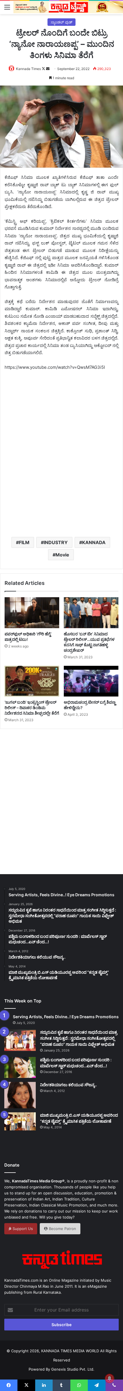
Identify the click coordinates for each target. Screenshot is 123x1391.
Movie (62, 555)
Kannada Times (28, 69)
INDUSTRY (56, 542)
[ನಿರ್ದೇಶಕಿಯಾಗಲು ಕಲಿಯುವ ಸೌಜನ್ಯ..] (20, 1095)
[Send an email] (47, 69)
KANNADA (94, 542)
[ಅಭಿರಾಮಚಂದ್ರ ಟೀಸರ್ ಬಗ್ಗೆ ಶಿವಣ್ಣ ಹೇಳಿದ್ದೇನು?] (91, 681)
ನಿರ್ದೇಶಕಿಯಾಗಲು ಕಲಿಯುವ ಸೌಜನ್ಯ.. (68, 1084)
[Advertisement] (61, 463)
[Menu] (7, 7)
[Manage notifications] (109, 1378)
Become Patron (62, 1228)
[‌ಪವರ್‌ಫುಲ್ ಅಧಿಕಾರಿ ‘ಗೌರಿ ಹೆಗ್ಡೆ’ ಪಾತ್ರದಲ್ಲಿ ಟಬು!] (32, 612)
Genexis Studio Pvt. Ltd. (72, 1369)
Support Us (22, 1228)
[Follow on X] (44, 69)
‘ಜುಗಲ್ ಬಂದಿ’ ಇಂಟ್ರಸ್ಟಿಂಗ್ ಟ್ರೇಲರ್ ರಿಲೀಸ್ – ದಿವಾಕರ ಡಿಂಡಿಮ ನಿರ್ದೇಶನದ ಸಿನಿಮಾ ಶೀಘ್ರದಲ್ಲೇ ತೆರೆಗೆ (32, 707)
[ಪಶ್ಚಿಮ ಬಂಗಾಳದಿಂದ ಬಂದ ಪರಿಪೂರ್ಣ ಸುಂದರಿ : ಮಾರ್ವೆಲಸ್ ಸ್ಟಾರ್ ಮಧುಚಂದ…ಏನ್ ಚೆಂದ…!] (20, 1067)
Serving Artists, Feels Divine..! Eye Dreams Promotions (66, 1016)
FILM (24, 542)
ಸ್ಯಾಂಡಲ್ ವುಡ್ (61, 22)
